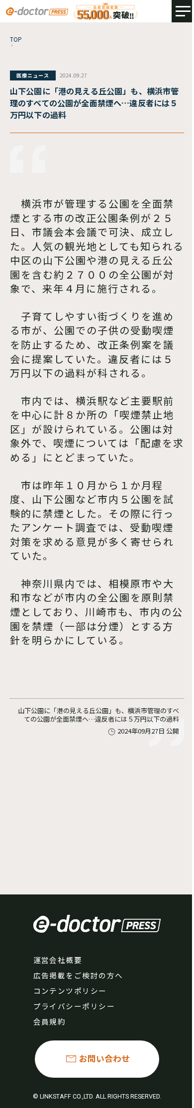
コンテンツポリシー (70, 990)
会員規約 (49, 1021)
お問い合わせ (104, 1058)
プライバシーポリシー (74, 1006)
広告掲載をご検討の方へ (78, 975)
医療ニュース (32, 75)
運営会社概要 (58, 960)
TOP (16, 39)
